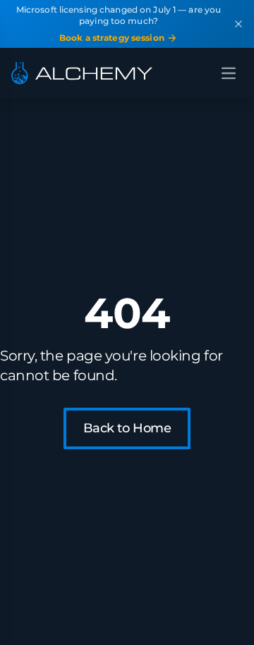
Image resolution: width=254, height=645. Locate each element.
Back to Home (127, 428)
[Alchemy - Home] (81, 73)
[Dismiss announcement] (238, 24)
